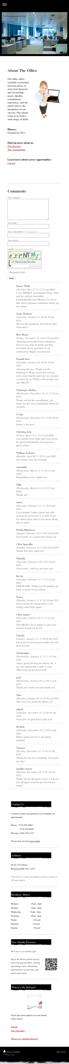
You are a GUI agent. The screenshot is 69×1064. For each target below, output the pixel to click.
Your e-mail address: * (23, 231)
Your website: (13, 240)
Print (9, 1051)
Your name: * (13, 223)
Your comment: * (14, 197)
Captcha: (20, 249)
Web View (61, 1051)
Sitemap (16, 1051)
